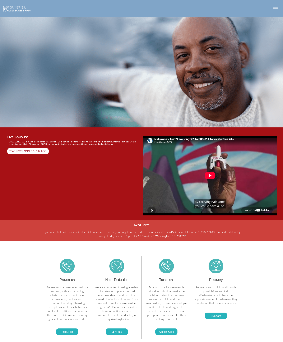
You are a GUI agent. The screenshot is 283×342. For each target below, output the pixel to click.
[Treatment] (67, 272)
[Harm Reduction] (116, 272)
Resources (67, 331)
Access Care (166, 331)
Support (216, 316)
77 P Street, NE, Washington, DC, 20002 (160, 236)
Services (117, 331)
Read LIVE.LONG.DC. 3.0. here (27, 151)
